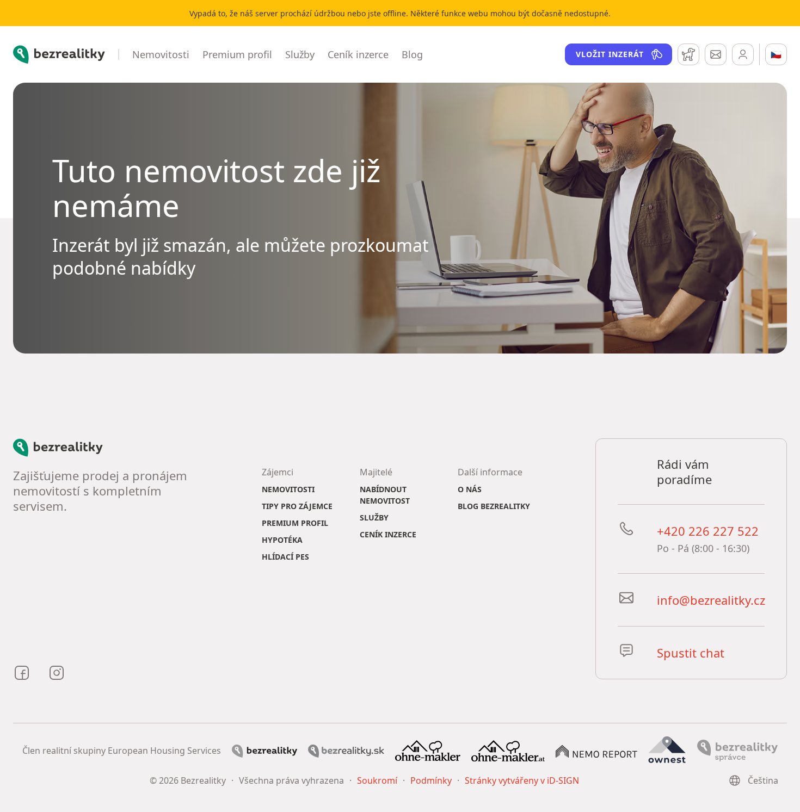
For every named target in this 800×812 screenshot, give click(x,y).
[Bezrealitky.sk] (346, 750)
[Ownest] (667, 749)
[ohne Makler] (427, 749)
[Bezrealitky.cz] (264, 750)
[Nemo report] (596, 751)
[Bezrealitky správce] (737, 749)
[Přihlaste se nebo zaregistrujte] (743, 54)
